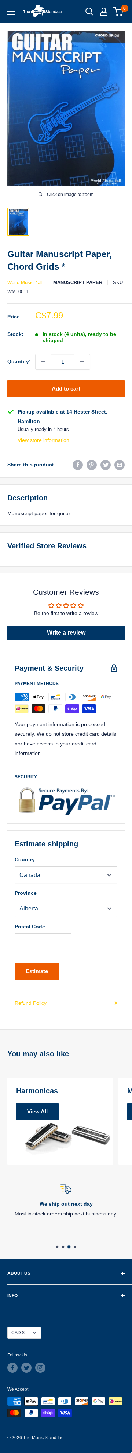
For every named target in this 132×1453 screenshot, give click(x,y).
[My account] (103, 12)
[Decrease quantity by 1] (43, 361)
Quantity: (19, 361)
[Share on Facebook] (78, 464)
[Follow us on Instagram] (40, 1368)
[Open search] (89, 12)
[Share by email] (119, 464)
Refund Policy (31, 1003)
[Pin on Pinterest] (92, 464)
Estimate (37, 971)
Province (26, 893)
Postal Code (30, 926)
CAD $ (18, 1332)
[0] (118, 11)
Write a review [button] (66, 633)
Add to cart (66, 388)
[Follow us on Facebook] (12, 1368)
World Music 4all (25, 282)
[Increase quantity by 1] (82, 361)
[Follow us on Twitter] (26, 1368)
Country (25, 859)
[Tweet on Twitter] (105, 464)
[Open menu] (11, 12)
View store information (43, 440)
